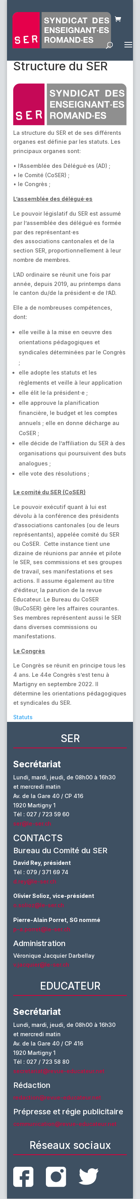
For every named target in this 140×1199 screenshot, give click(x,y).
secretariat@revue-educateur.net (59, 1071)
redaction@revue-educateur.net (57, 1097)
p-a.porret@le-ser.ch (41, 929)
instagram (56, 1177)
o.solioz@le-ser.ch (38, 905)
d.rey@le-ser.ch (34, 881)
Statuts (23, 717)
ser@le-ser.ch (32, 823)
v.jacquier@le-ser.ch (41, 964)
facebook (23, 1177)
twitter (89, 1176)
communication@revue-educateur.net (65, 1124)
